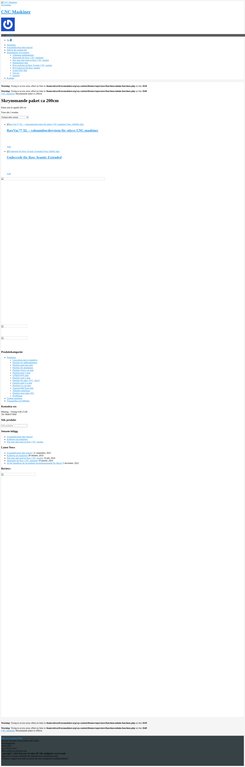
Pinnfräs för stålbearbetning (24, 362)
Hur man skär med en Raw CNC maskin (30, 60)
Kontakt (10, 78)
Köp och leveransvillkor (12, 738)
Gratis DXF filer (19, 70)
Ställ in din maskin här (17, 50)
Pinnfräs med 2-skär (21, 378)
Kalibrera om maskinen (17, 439)
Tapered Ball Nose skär (22, 388)
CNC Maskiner (16, 11)
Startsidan (11, 45)
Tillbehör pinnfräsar (21, 390)
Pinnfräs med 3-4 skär (22, 383)
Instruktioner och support (18, 52)
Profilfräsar (17, 396)
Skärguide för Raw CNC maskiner (28, 57)
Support (16, 75)
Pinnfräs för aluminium (22, 367)
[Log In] (8, 30)
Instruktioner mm (20, 63)
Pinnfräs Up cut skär (21, 385)
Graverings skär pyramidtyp (24, 360)
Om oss (15, 73)
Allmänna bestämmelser (23, 55)
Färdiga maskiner (14, 398)
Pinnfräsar (11, 357)
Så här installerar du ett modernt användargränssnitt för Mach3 (34, 463)
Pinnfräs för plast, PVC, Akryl (26, 380)
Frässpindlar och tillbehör (18, 401)
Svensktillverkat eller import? (20, 47)
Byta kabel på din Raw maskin (26, 68)
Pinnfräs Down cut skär (23, 370)
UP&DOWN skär (20, 375)
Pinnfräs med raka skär (22, 365)
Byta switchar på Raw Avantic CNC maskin (32, 65)
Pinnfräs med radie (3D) (23, 393)
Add (9, 147)
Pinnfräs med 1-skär (21, 373)
